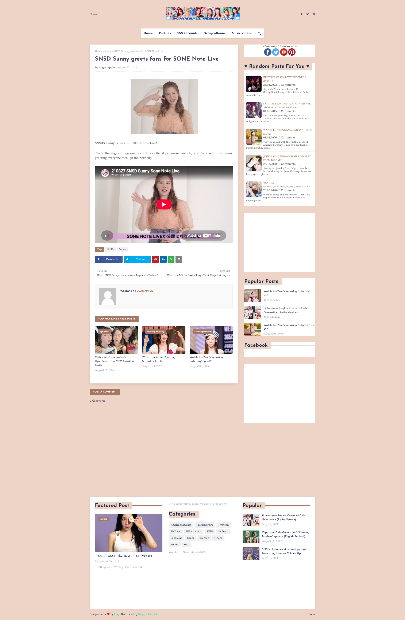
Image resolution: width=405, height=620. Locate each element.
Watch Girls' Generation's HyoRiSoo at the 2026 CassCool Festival (114, 361)
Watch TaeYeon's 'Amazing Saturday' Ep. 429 (206, 359)
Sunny (107, 51)
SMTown (176, 531)
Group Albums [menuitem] (215, 33)
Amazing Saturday (181, 525)
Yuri (186, 544)
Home (93, 14)
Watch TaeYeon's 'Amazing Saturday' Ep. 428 (289, 327)
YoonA (174, 544)
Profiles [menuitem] (165, 33)
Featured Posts (205, 525)
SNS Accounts (193, 531)
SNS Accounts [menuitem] (187, 33)
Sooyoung (176, 538)
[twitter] (307, 14)
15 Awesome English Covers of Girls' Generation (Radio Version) (285, 310)
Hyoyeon (224, 525)
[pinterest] (313, 14)
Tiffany (218, 538)
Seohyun (223, 531)
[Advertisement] (279, 242)
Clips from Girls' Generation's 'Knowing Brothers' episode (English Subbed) (285, 534)
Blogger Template (148, 614)
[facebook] (301, 14)
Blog (116, 614)
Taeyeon (204, 538)
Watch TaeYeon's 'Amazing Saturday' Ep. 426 (289, 293)
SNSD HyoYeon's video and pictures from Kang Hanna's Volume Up (284, 551)
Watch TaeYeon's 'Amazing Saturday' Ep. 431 (159, 359)
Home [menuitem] (148, 33)
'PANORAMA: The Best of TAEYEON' (124, 556)
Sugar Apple (107, 67)
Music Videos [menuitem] (242, 33)
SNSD (110, 249)
